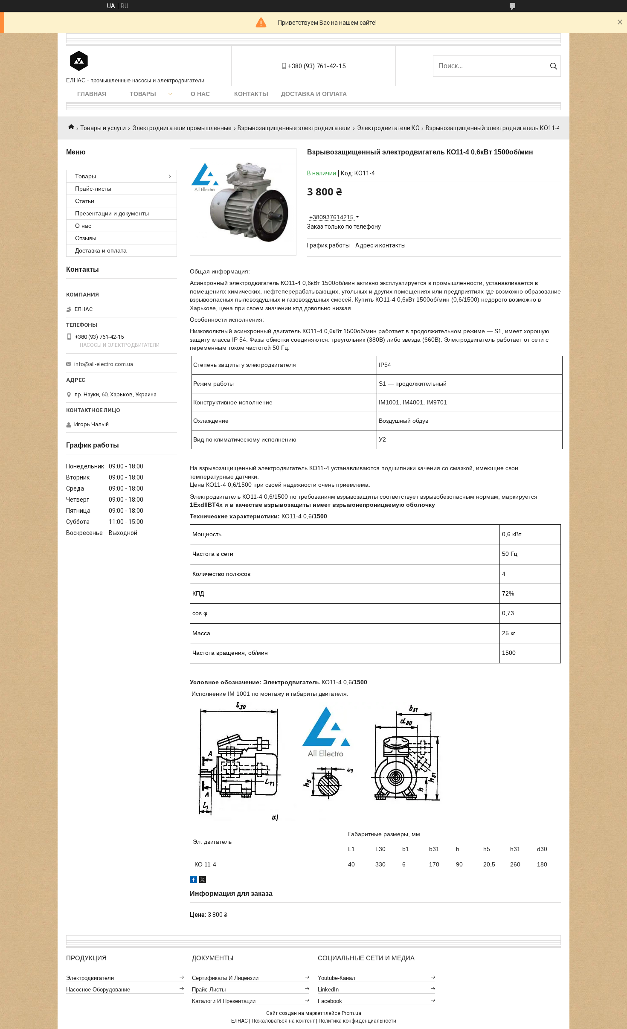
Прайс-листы (93, 188)
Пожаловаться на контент (283, 1021)
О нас (200, 93)
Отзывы (85, 238)
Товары (143, 93)
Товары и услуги (103, 128)
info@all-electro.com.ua (103, 364)
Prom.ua (351, 1013)
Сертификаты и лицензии (225, 978)
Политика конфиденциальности (357, 1021)
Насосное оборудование (98, 989)
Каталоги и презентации (223, 1001)
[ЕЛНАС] (79, 61)
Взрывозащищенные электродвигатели (294, 128)
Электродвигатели (90, 978)
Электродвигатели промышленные (182, 128)
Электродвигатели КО (388, 128)
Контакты (251, 93)
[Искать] (553, 66)
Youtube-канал (336, 978)
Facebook (330, 1001)
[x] (202, 881)
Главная (91, 93)
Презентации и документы (112, 213)
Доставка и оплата (314, 93)
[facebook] (193, 881)
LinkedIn (328, 989)
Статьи (84, 201)
